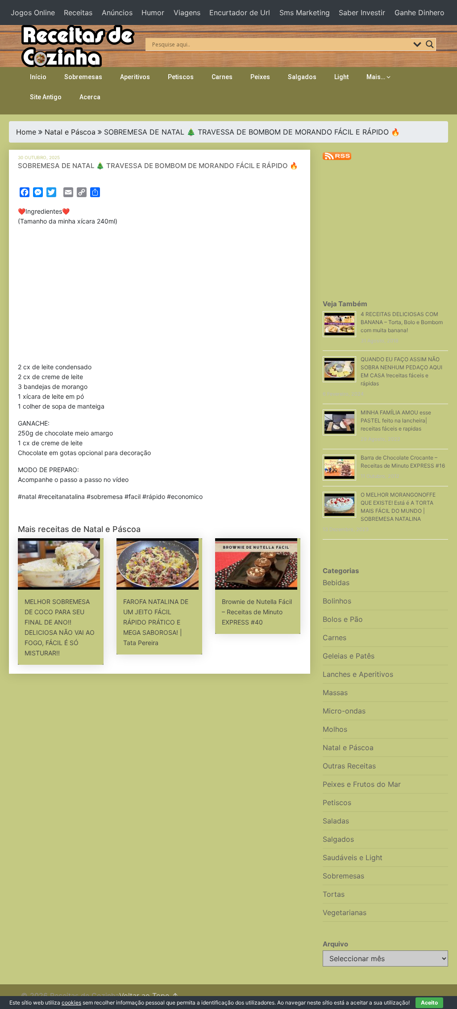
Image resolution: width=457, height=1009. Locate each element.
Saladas (336, 820)
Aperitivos (135, 76)
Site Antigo (46, 97)
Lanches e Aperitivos (358, 674)
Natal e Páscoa (70, 131)
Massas (335, 692)
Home (26, 131)
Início (38, 76)
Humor (152, 12)
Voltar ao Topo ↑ (149, 995)
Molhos (335, 729)
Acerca (89, 97)
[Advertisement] (159, 296)
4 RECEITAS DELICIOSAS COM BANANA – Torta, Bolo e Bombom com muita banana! (402, 322)
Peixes (260, 76)
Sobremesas (83, 76)
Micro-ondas (344, 710)
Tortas (334, 894)
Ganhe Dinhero (420, 12)
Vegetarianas (344, 912)
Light (341, 76)
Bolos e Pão (343, 619)
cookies (71, 1002)
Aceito (429, 1002)
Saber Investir (362, 12)
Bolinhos (337, 600)
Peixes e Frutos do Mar (362, 784)
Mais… (375, 76)
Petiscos (181, 76)
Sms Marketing (304, 12)
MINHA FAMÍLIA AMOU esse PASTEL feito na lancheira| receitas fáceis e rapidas (396, 420)
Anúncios (117, 12)
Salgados (302, 76)
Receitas (78, 12)
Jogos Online (33, 12)
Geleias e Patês (348, 655)
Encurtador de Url (239, 12)
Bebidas (336, 582)
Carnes (222, 76)
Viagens (187, 12)
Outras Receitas (349, 765)
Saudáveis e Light (352, 857)
